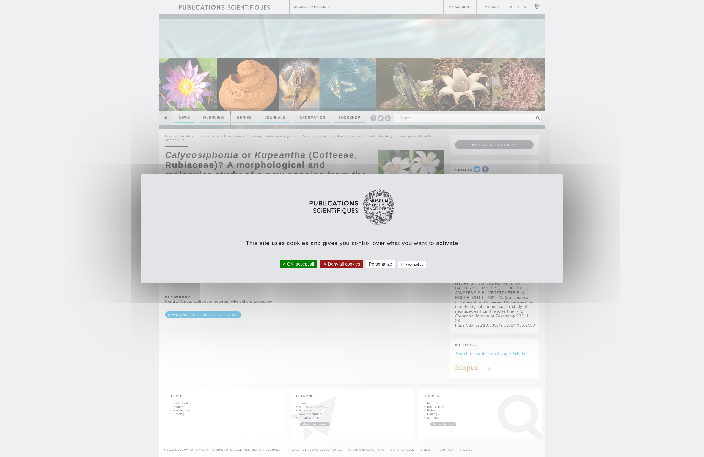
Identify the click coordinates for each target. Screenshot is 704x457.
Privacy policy (412, 264)
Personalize (380, 264)
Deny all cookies (343, 264)
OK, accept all (300, 264)
